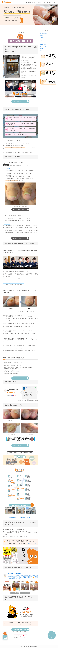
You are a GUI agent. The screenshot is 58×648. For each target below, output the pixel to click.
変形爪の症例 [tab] (18, 165)
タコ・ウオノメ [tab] (25, 165)
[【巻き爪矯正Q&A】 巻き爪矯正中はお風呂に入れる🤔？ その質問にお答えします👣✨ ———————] (7, 586)
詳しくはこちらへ (32, 543)
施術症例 (42, 35)
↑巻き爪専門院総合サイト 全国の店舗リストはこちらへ (20, 517)
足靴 (41, 50)
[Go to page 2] (28, 399)
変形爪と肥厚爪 (43, 44)
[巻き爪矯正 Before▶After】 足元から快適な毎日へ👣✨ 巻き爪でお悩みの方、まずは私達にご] (16, 586)
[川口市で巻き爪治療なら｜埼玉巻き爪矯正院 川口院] (7, 2)
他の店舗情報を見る (17, 238)
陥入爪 (41, 42)
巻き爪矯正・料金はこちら (18, 209)
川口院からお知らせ (43, 33)
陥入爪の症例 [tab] (12, 165)
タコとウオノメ (43, 46)
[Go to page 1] (27, 399)
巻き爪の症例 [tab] (6, 165)
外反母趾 (42, 48)
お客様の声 (42, 37)
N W (27, 387)
